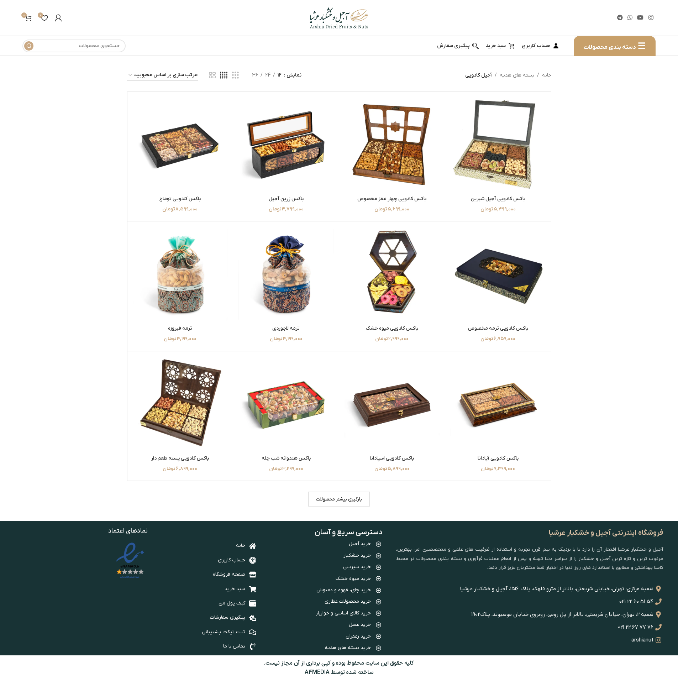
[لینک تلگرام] (620, 17)
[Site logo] (339, 17)
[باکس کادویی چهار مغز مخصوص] (392, 144)
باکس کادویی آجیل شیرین (498, 198)
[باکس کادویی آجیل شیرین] (498, 144)
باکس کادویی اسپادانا (392, 458)
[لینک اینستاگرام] (651, 17)
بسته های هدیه (517, 75)
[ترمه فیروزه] (180, 274)
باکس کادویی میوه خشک (392, 328)
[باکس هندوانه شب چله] (285, 404)
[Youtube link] (640, 17)
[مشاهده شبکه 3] (235, 75)
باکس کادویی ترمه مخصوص (498, 328)
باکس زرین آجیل (286, 198)
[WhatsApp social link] (630, 17)
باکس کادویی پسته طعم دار (180, 458)
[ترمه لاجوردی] (285, 274)
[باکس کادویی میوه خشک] (392, 274)
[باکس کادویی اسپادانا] (392, 404)
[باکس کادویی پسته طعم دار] (180, 404)
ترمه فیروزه (180, 328)
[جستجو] (28, 46)
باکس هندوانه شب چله (286, 458)
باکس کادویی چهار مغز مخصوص (391, 198)
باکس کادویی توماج (180, 198)
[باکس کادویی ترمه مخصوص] (498, 274)
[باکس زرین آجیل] (285, 144)
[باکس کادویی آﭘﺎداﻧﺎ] (498, 404)
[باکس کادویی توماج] (180, 144)
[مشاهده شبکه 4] (223, 75)
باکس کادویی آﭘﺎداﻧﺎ (498, 458)
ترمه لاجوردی (286, 328)
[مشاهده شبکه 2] (212, 75)
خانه (546, 75)
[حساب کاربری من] (58, 18)
